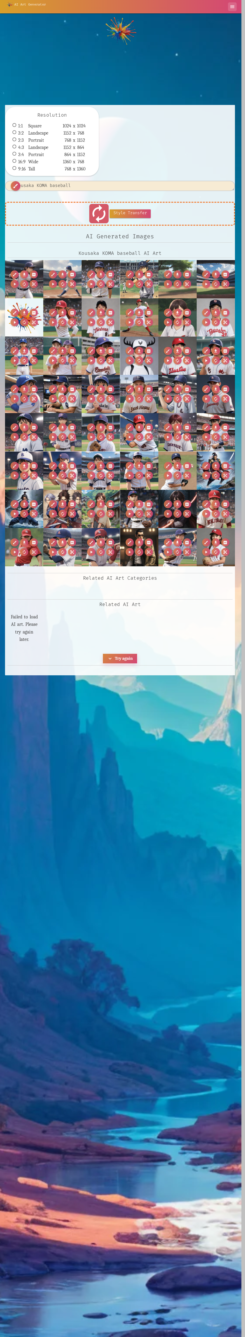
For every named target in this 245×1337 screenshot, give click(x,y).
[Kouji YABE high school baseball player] (139, 509)
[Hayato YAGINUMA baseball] (62, 432)
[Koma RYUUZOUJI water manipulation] (24, 509)
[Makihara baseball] (177, 547)
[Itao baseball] (216, 432)
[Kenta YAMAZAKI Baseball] (177, 471)
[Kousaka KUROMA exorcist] (177, 509)
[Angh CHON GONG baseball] (216, 356)
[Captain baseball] (101, 394)
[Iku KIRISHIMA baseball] (177, 432)
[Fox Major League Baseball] (139, 394)
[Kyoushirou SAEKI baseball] (101, 547)
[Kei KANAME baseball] (139, 471)
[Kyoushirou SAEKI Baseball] (62, 547)
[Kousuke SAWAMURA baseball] (24, 547)
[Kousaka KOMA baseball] (24, 279)
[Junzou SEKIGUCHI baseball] (24, 471)
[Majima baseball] (139, 547)
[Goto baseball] (216, 394)
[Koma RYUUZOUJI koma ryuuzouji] (216, 471)
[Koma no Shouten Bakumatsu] (62, 509)
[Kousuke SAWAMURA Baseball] (216, 509)
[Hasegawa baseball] (24, 432)
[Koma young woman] (101, 509)
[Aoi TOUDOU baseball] (24, 394)
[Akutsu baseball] (177, 356)
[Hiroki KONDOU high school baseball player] (101, 432)
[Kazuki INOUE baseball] (101, 471)
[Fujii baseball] (177, 394)
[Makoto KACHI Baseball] (216, 547)
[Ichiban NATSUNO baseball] (139, 432)
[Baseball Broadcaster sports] (62, 394)
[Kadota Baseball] (62, 471)
